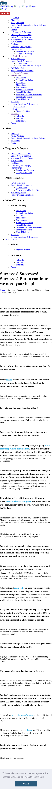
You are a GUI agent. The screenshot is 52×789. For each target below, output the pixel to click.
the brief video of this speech (18, 501)
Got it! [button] (26, 784)
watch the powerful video (22, 715)
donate (9, 380)
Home (2, 290)
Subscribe (4, 13)
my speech (18, 588)
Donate (3, 4)
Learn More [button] (38, 777)
